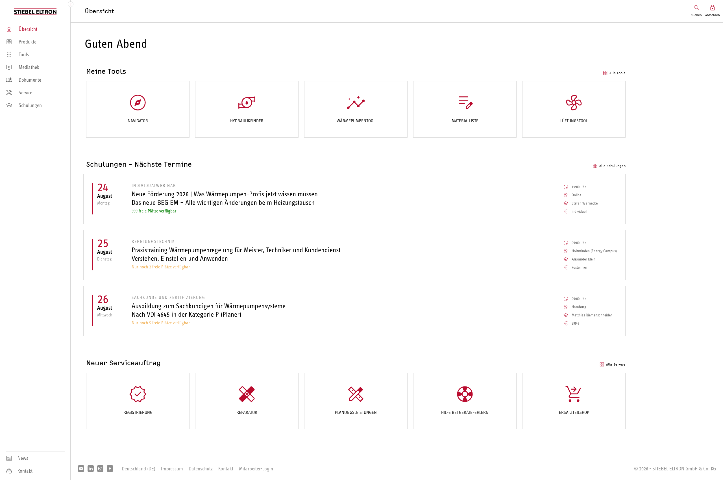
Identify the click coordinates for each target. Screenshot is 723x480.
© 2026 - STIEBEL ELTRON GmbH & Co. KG (675, 469)
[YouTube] (81, 469)
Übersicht (99, 11)
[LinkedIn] (90, 469)
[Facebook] (109, 469)
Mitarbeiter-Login (256, 469)
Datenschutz (201, 469)
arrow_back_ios (71, 4)
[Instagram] (100, 469)
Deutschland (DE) (138, 469)
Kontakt (225, 469)
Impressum (172, 469)
